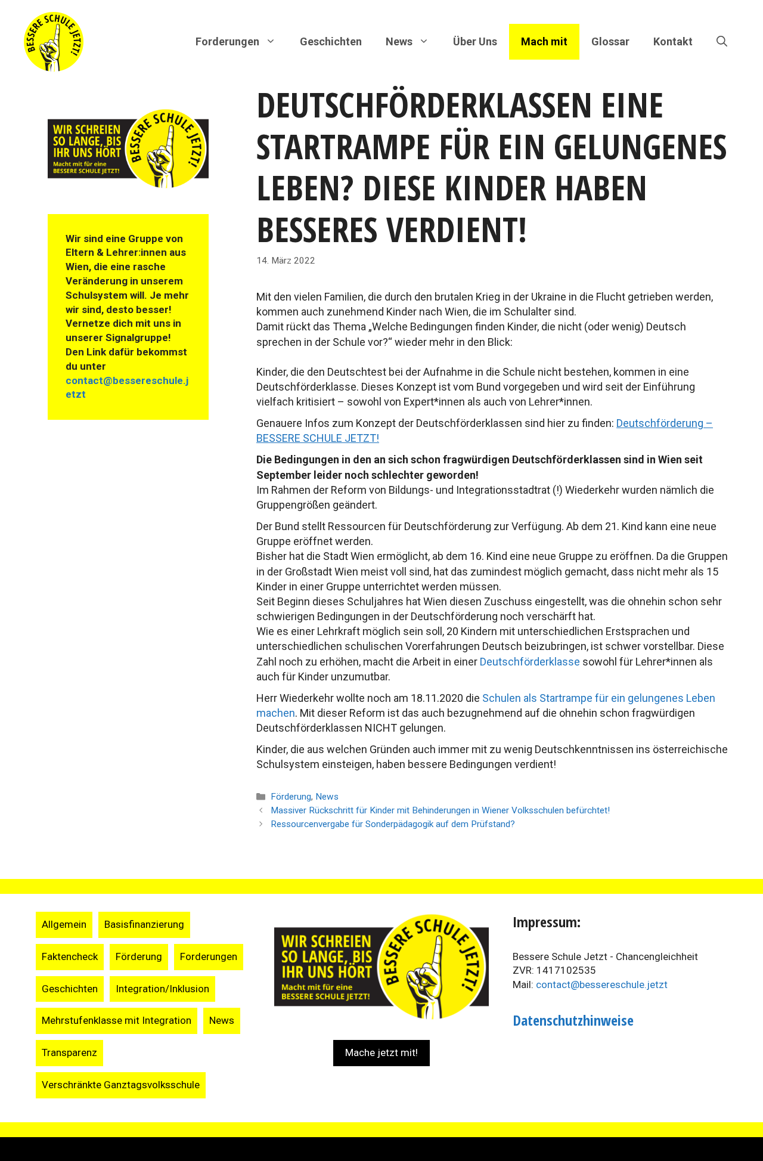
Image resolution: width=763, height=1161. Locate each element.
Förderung (291, 796)
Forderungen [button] (227, 41)
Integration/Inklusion (162, 989)
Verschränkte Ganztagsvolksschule (121, 1085)
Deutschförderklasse (531, 661)
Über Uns (475, 41)
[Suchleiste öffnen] (722, 42)
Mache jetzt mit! (381, 1052)
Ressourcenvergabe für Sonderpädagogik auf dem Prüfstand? (393, 824)
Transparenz (69, 1052)
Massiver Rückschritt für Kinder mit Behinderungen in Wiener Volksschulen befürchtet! (440, 810)
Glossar (610, 41)
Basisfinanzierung (144, 924)
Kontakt (673, 41)
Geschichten (331, 41)
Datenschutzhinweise (573, 1020)
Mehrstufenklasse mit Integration (116, 1020)
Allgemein (64, 924)
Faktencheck (70, 956)
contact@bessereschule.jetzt (602, 984)
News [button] (399, 41)
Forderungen (208, 956)
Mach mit (544, 41)
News (327, 796)
